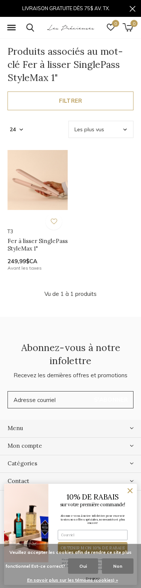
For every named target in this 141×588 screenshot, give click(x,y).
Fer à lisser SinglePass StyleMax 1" (38, 244)
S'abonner (111, 399)
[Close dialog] (130, 491)
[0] (128, 27)
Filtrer (70, 100)
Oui (83, 566)
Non (117, 566)
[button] (11, 28)
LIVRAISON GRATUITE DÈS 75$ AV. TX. (66, 8)
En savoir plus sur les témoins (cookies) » (72, 580)
